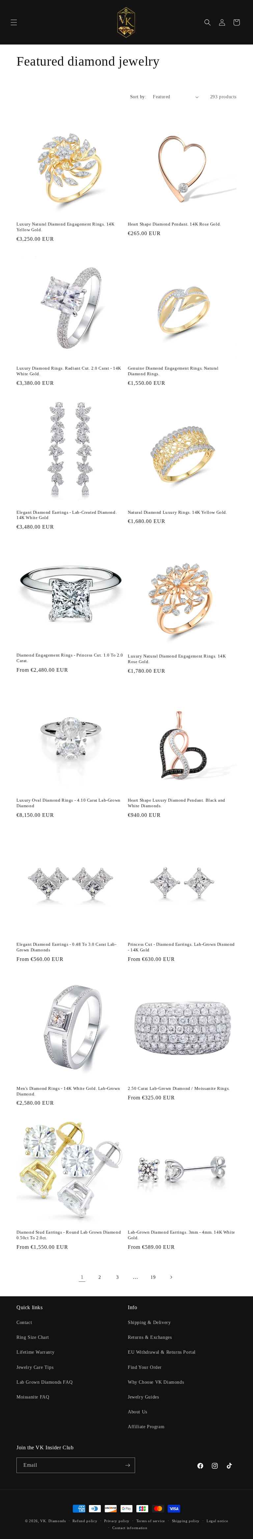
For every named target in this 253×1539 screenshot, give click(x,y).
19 (153, 1277)
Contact (24, 1322)
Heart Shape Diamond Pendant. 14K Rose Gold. (174, 224)
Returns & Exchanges (150, 1337)
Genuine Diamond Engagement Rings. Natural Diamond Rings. (173, 371)
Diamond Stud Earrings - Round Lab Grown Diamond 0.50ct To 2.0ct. (68, 1235)
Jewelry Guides (143, 1397)
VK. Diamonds (53, 1521)
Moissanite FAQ (32, 1397)
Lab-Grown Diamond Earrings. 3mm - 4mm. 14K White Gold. (181, 1235)
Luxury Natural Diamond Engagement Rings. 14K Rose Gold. (177, 659)
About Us (137, 1411)
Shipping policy (186, 1521)
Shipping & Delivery (149, 1322)
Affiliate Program (146, 1426)
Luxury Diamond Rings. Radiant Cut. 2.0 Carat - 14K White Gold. (68, 371)
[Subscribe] (127, 1465)
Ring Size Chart (32, 1337)
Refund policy (84, 1521)
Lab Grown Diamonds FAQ (44, 1382)
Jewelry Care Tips (34, 1367)
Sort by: (138, 96)
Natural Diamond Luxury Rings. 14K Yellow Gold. (177, 512)
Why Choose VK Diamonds (156, 1382)
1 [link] (82, 1277)
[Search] (207, 22)
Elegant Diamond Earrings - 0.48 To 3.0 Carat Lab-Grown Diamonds (66, 947)
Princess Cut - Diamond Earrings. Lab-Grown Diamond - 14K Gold (181, 947)
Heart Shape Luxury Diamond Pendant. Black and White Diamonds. (176, 803)
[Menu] (14, 22)
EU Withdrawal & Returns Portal (162, 1352)
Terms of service (150, 1521)
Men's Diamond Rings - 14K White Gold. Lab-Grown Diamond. (68, 1091)
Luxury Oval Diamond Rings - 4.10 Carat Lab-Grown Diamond (68, 803)
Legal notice (217, 1521)
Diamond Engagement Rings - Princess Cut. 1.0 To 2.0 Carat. (69, 658)
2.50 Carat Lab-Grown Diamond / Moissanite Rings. (179, 1088)
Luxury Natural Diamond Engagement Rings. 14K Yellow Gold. (65, 227)
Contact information (129, 1528)
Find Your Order (145, 1367)
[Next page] (171, 1277)
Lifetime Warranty (35, 1352)
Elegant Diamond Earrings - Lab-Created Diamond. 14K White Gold (66, 515)
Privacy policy (116, 1521)
